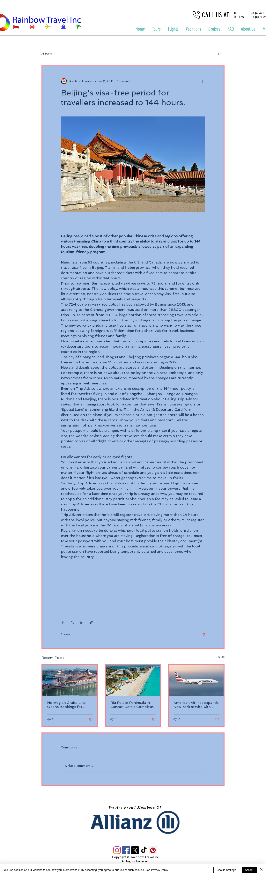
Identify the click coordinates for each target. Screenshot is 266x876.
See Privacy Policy (156, 870)
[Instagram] (117, 850)
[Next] (241, 822)
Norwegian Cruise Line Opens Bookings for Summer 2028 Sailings (66, 705)
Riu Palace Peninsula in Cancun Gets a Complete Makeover (131, 705)
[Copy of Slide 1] (133, 825)
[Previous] (25, 822)
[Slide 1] (129, 825)
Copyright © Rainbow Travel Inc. (135, 857)
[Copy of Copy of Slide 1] (136, 825)
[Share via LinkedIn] (82, 622)
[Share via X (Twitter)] (72, 622)
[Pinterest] (153, 850)
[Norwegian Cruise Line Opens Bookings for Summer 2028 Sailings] (69, 680)
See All (220, 656)
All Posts (46, 53)
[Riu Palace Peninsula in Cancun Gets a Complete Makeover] (133, 680)
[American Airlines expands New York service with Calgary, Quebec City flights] (196, 680)
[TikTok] (144, 850)
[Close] (261, 870)
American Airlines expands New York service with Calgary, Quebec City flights (196, 705)
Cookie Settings (226, 870)
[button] (219, 53)
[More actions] (202, 81)
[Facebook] (126, 850)
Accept (249, 870)
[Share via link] (91, 622)
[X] (135, 850)
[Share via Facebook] (63, 622)
